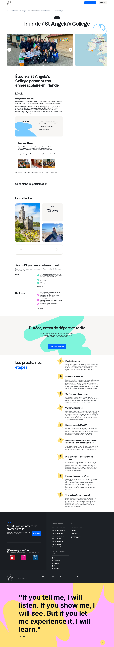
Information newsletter (69, 576)
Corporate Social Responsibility (76, 536)
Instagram (57, 560)
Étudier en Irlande (57, 541)
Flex (34, 11)
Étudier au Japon (57, 538)
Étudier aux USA (57, 547)
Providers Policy (59, 576)
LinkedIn (56, 563)
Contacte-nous (90, 3)
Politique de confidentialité (48, 576)
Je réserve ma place (57, 347)
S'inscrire (36, 533)
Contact (73, 530)
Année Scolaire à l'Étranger (17, 11)
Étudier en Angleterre (58, 530)
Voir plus (40, 286)
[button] (92, 51)
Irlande (30, 11)
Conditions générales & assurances (33, 576)
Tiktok (56, 566)
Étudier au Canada (57, 533)
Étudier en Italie (57, 544)
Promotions (74, 533)
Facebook (57, 558)
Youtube (56, 568)
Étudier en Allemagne (58, 527)
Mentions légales (20, 576)
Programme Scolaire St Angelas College (50, 11)
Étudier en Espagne (58, 536)
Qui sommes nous (76, 527)
